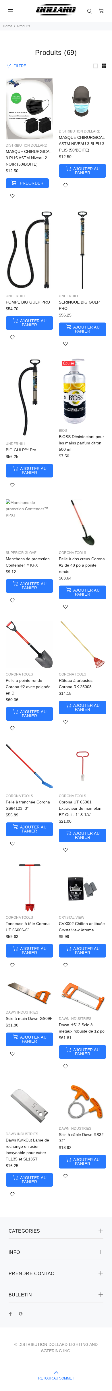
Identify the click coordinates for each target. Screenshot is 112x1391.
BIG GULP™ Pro (21, 450)
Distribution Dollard (26, 145)
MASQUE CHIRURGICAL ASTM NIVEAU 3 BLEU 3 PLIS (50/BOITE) (82, 143)
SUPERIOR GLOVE (21, 553)
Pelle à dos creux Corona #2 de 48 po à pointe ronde (82, 565)
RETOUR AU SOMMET (56, 1378)
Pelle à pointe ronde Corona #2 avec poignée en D (28, 686)
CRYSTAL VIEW (71, 918)
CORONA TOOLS (72, 553)
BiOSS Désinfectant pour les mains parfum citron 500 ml (81, 443)
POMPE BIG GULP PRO (28, 302)
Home (7, 26)
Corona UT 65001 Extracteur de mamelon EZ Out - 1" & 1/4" (80, 808)
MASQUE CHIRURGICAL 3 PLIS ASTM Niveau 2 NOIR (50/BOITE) (28, 157)
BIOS (63, 431)
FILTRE (19, 66)
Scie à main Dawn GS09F (29, 1018)
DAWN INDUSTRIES (22, 1012)
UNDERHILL (16, 296)
